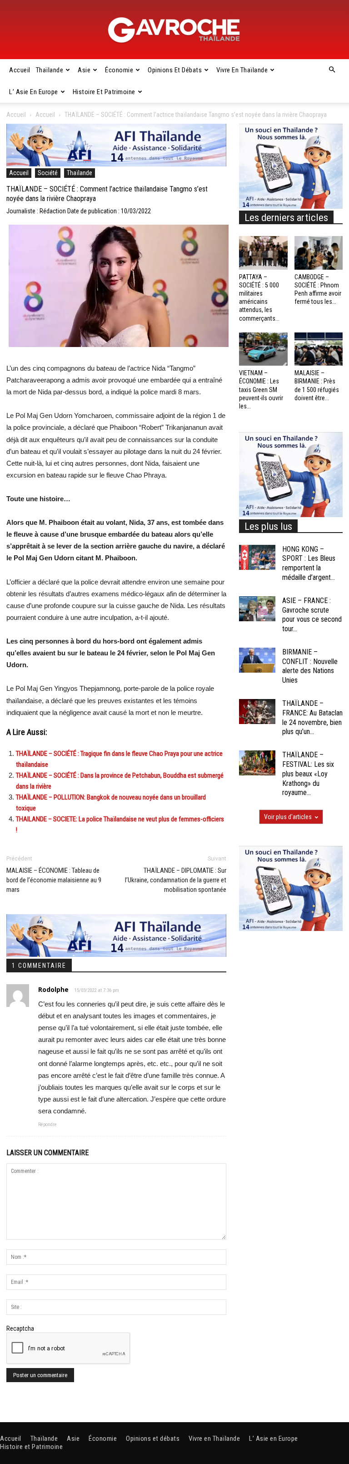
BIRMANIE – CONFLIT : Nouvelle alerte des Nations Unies (310, 666)
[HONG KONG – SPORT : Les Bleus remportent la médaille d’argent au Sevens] (257, 557)
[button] (332, 70)
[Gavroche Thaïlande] (174, 30)
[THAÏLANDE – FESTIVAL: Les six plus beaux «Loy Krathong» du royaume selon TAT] (257, 762)
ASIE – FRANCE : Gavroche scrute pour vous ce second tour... (312, 614)
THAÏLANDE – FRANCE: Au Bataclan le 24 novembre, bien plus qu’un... (312, 717)
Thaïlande (50, 70)
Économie (119, 70)
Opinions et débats (175, 70)
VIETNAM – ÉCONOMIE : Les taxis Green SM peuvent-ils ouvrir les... (261, 389)
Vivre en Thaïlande (242, 70)
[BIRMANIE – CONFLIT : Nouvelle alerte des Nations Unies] (257, 660)
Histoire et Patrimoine (104, 92)
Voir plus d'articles (288, 816)
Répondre (47, 1124)
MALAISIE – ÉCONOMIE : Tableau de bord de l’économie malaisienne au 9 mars (53, 880)
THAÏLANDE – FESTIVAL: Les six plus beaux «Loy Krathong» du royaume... (308, 773)
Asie (84, 70)
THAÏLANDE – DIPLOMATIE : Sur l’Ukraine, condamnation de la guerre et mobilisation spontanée (175, 880)
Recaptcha (20, 1328)
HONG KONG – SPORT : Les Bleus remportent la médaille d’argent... (308, 563)
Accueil (19, 70)
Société (48, 172)
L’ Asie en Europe (33, 92)
